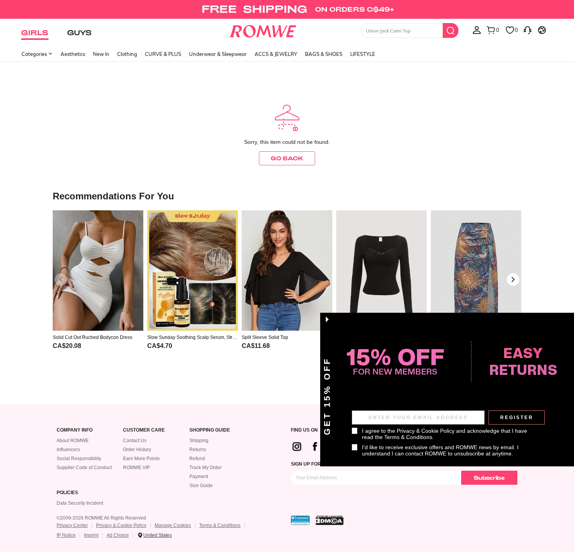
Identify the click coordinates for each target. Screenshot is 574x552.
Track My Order (205, 467)
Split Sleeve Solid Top (265, 337)
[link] (287, 9)
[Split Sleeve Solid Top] (287, 270)
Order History (137, 449)
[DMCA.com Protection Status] (330, 520)
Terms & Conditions (220, 525)
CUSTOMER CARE (144, 430)
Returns (197, 449)
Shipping (199, 440)
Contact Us (134, 440)
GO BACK (287, 158)
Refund (197, 458)
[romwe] (263, 30)
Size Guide (201, 485)
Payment (198, 476)
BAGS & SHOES (323, 54)
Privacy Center (72, 525)
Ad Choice (118, 535)
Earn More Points (141, 458)
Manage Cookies (173, 525)
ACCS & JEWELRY (276, 54)
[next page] (513, 279)
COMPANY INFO (75, 430)
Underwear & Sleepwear (218, 54)
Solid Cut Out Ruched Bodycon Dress (92, 337)
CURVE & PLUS (163, 54)
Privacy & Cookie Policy (121, 525)
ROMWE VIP (136, 467)
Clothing (127, 54)
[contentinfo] (67, 346)
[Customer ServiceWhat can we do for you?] (527, 29)
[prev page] (61, 279)
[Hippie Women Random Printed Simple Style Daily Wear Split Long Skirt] (476, 270)
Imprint (91, 535)
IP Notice (66, 535)
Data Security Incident (80, 503)
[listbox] (476, 30)
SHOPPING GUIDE (209, 430)
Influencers (68, 449)
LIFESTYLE (362, 54)
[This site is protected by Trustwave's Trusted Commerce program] (300, 520)
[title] (287, 196)
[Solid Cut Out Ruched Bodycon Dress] (98, 270)
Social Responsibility (79, 458)
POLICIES (67, 492)
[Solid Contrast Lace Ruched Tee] (381, 270)
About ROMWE (73, 440)
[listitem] (98, 289)
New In (101, 54)
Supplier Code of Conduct (84, 467)
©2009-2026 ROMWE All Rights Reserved (101, 518)
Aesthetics (73, 54)
